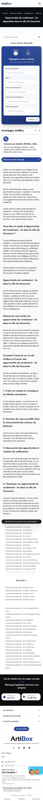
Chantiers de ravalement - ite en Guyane (19, 632)
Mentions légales (6, 753)
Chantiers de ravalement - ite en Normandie (20, 653)
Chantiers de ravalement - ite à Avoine (18, 557)
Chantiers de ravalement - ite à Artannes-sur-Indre (22, 542)
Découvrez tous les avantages (14, 159)
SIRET (8, 78)
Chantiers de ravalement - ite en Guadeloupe (20, 629)
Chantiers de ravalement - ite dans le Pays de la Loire (23, 662)
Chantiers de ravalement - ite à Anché (18, 536)
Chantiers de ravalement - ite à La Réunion (20, 644)
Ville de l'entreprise (12, 107)
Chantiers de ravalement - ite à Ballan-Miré (20, 575)
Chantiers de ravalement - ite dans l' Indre (19, 594)
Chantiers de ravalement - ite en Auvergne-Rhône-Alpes (22, 609)
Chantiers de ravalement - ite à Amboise (19, 533)
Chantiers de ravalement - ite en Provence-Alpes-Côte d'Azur (23, 666)
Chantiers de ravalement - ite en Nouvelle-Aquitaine (23, 656)
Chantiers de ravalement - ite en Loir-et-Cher (20, 597)
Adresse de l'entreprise (13, 88)
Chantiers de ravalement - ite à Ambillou (19, 530)
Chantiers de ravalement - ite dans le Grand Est (21, 626)
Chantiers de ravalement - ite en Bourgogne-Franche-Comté (23, 615)
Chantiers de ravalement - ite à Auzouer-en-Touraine (23, 554)
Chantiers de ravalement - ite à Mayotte (19, 650)
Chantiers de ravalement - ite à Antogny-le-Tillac (22, 539)
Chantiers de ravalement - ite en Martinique (20, 647)
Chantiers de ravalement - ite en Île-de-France (21, 641)
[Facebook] (14, 748)
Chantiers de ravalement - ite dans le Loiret (20, 600)
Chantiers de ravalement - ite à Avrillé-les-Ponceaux (23, 563)
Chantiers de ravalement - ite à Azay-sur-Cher (20, 569)
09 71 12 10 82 (9, 766)
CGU (3, 757)
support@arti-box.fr (10, 762)
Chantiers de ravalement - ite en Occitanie (20, 659)
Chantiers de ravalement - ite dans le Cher (19, 588)
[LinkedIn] (19, 748)
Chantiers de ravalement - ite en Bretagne (19, 620)
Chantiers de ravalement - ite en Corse (18, 623)
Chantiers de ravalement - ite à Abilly (18, 527)
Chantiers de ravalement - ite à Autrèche (19, 551)
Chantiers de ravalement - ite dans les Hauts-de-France (21, 636)
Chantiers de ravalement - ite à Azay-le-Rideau (21, 566)
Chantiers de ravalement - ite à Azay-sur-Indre (21, 572)
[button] (36, 130)
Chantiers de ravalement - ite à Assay (18, 545)
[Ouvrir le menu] (40, 4)
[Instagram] (24, 748)
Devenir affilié (21, 729)
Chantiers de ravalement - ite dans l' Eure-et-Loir (22, 591)
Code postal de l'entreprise (14, 97)
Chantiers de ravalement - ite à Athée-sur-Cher (21, 548)
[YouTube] (29, 748)
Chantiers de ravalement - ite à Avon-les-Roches (21, 560)
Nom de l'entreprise (12, 68)
